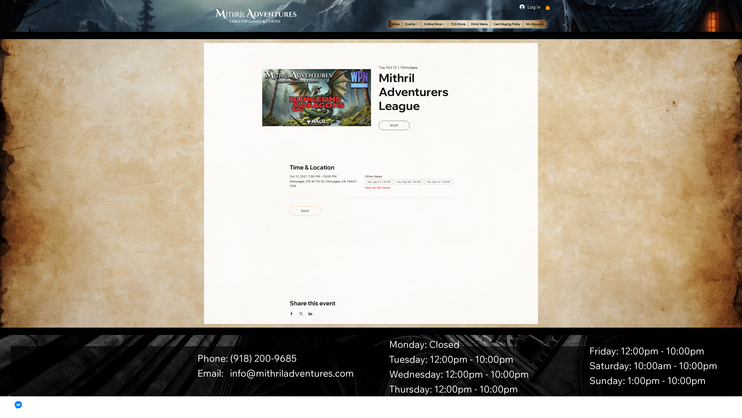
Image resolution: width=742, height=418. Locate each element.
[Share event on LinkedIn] (310, 313)
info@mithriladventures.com (292, 373)
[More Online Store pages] (444, 24)
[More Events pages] (417, 24)
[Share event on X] (301, 313)
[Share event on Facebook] (291, 313)
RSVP (394, 125)
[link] (547, 7)
